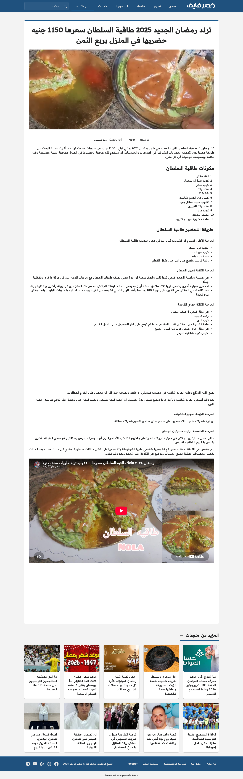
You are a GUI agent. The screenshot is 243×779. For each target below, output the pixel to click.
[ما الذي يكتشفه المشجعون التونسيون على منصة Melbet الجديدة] (42, 672)
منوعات (192, 635)
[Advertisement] (121, 363)
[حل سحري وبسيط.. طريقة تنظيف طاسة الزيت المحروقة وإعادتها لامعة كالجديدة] (161, 672)
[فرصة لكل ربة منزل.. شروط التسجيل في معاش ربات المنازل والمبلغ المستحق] (121, 727)
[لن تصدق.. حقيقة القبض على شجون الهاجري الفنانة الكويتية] (81, 727)
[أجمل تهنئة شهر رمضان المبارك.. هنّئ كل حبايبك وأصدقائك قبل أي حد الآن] (121, 672)
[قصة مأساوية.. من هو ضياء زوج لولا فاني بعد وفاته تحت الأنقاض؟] (161, 727)
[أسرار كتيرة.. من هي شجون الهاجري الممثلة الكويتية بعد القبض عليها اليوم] (42, 727)
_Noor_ (132, 139)
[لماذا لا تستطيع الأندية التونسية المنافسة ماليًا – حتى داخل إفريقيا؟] (201, 727)
